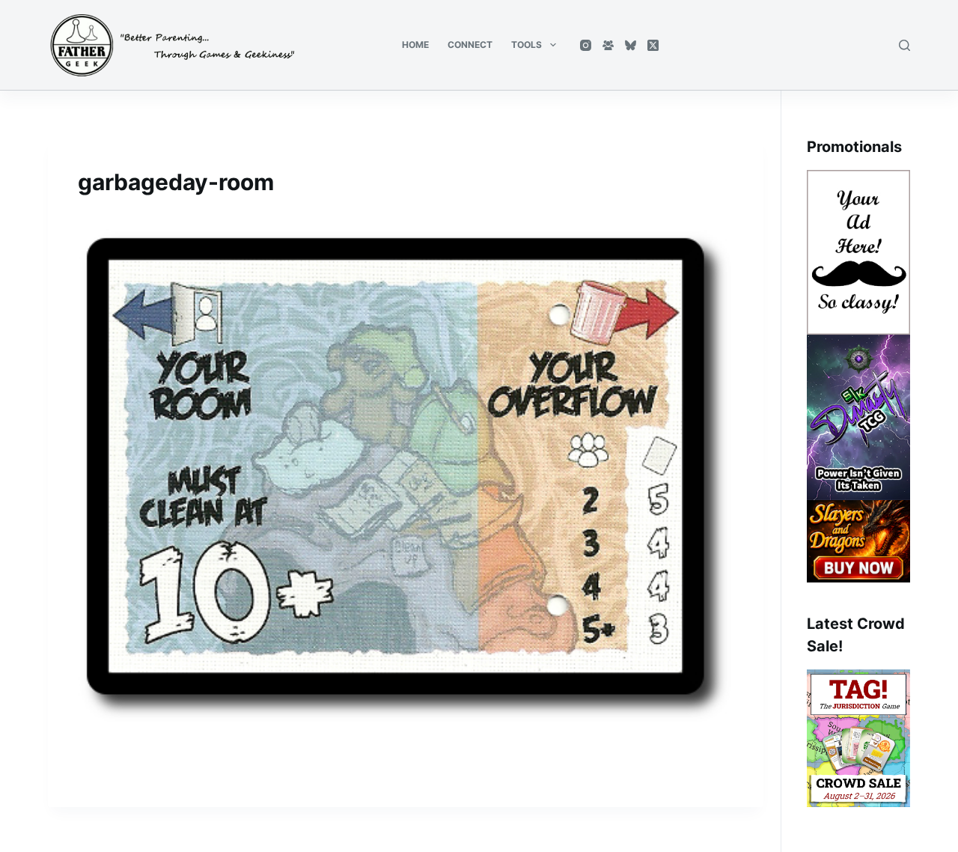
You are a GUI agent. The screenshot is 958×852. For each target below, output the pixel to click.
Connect (470, 44)
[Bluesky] (630, 45)
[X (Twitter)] (653, 45)
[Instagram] (585, 45)
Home (415, 44)
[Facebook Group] (608, 45)
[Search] (904, 45)
